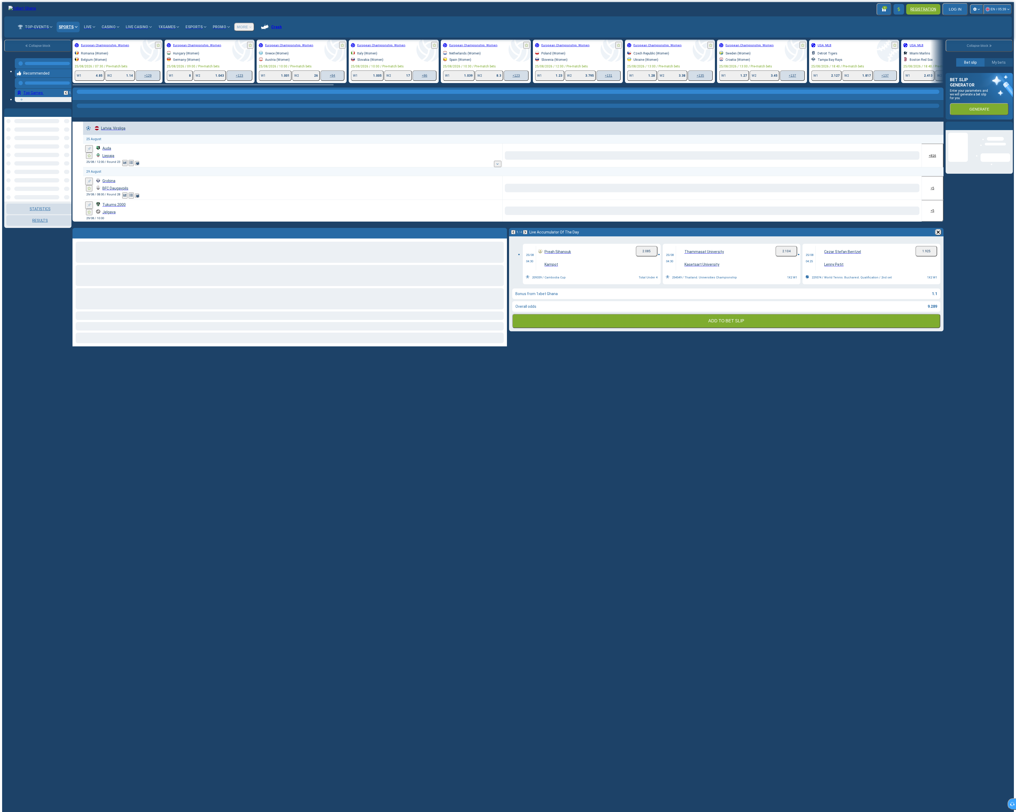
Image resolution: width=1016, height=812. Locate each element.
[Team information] (143, 172)
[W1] (563, 164)
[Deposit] (898, 9)
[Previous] (66, 88)
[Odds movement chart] (131, 172)
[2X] (665, 164)
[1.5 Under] (906, 164)
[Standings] (137, 172)
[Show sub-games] (547, 173)
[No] (787, 164)
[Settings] (976, 9)
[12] (645, 164)
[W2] (603, 164)
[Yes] (747, 164)
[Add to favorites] (158, 45)
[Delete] (938, 241)
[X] (583, 164)
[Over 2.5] (687, 164)
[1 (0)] (809, 164)
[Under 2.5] (725, 164)
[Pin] (89, 158)
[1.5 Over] (869, 164)
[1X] (625, 164)
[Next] (525, 241)
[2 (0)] (846, 164)
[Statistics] (125, 172)
